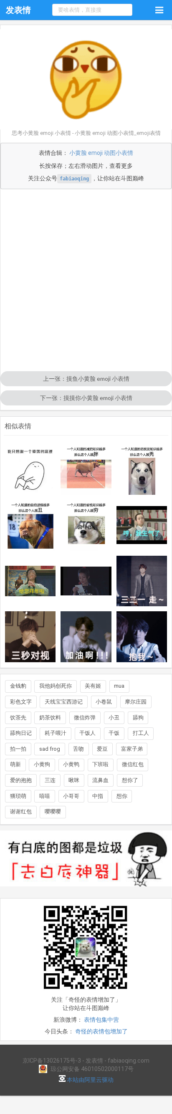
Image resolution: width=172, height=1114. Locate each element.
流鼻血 (100, 780)
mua (119, 686)
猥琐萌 (18, 796)
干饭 (114, 733)
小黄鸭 (71, 764)
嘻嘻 (44, 796)
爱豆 (102, 749)
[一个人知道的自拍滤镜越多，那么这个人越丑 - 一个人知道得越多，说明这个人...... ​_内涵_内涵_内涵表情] (30, 525)
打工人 (141, 733)
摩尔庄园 (136, 702)
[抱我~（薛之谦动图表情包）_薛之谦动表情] (141, 636)
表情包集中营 (101, 1019)
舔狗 (138, 717)
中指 (97, 796)
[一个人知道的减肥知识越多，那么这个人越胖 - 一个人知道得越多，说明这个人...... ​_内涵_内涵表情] (86, 469)
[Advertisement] (86, 281)
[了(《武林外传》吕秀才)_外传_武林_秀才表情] (141, 525)
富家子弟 (132, 749)
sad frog (49, 749)
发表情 (18, 10)
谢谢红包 (21, 811)
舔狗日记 (21, 733)
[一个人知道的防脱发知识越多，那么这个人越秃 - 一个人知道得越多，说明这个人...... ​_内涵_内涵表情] (141, 469)
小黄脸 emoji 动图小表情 (101, 152)
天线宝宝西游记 (64, 702)
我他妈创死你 (55, 686)
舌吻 (78, 749)
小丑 (114, 717)
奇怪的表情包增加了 (101, 1031)
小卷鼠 (104, 702)
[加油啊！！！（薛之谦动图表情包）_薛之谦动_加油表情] (86, 636)
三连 (50, 780)
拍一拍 (18, 749)
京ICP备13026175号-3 (52, 1060)
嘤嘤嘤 (53, 811)
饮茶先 (18, 717)
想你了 (130, 780)
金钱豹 (18, 686)
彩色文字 (21, 702)
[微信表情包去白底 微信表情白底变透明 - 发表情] (86, 890)
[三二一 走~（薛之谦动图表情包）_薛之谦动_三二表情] (141, 581)
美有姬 (93, 686)
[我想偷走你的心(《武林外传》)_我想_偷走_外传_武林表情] (86, 581)
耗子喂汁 (55, 733)
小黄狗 (42, 764)
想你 (121, 796)
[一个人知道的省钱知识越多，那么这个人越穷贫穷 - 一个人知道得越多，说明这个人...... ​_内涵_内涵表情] (86, 525)
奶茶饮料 (50, 717)
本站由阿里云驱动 (90, 1079)
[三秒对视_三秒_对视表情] (30, 636)
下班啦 (100, 764)
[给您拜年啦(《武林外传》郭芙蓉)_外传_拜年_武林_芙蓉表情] (30, 581)
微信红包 (133, 764)
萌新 (15, 764)
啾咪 (73, 780)
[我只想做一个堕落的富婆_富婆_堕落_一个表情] (30, 469)
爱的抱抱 (21, 780)
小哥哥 (71, 796)
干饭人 (87, 733)
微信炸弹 (85, 717)
